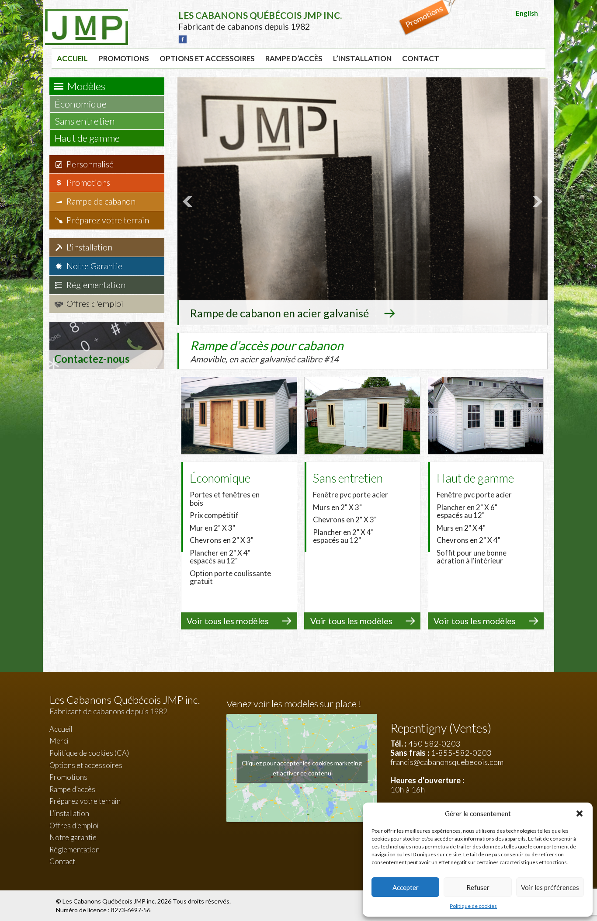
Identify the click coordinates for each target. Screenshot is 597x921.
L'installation (89, 247)
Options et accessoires (207, 58)
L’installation (362, 58)
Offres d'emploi (94, 304)
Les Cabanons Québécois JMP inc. (109, 901)
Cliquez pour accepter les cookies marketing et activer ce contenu (302, 768)
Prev (189, 202)
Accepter (405, 887)
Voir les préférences (550, 887)
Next (536, 202)
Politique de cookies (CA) (89, 753)
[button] (579, 813)
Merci (59, 740)
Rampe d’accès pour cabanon (267, 351)
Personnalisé (90, 164)
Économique (81, 104)
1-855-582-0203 (461, 753)
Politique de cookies (473, 906)
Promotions (123, 58)
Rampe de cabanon (100, 201)
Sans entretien (86, 121)
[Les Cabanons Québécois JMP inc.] (86, 15)
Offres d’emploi (74, 825)
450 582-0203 (434, 743)
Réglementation (95, 285)
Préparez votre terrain (107, 220)
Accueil (72, 58)
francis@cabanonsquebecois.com (446, 762)
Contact (420, 58)
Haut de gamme (88, 138)
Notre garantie (73, 837)
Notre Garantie (94, 266)
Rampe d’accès (294, 58)
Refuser (477, 887)
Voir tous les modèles (228, 621)
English (527, 13)
